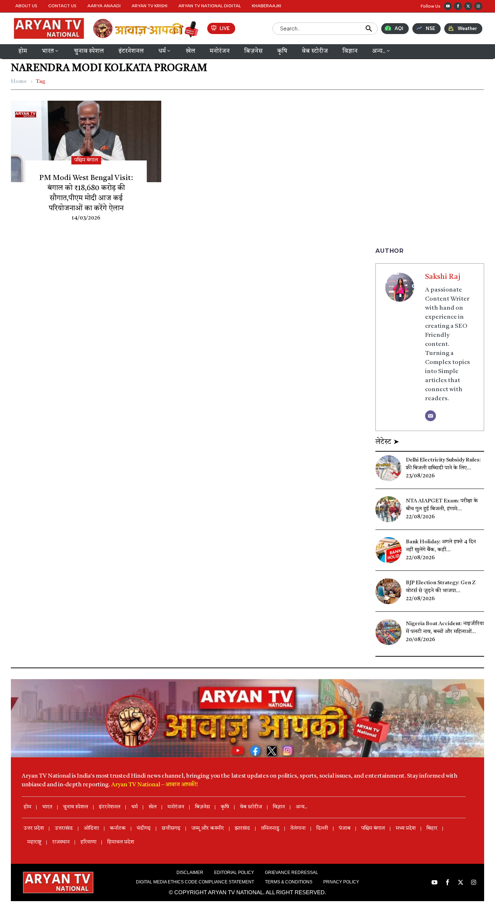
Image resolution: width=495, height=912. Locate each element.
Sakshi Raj (443, 277)
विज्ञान (350, 51)
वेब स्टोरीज (315, 51)
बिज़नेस (253, 51)
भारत (48, 51)
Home (19, 81)
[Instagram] (478, 6)
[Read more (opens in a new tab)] (221, 28)
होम (22, 51)
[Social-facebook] (458, 6)
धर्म (162, 51)
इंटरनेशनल (131, 51)
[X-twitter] (468, 6)
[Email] (430, 415)
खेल (190, 51)
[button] (428, 6)
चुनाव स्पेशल (89, 51)
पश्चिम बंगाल (86, 160)
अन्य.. (379, 51)
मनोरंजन (220, 51)
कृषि (282, 51)
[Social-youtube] (448, 6)
